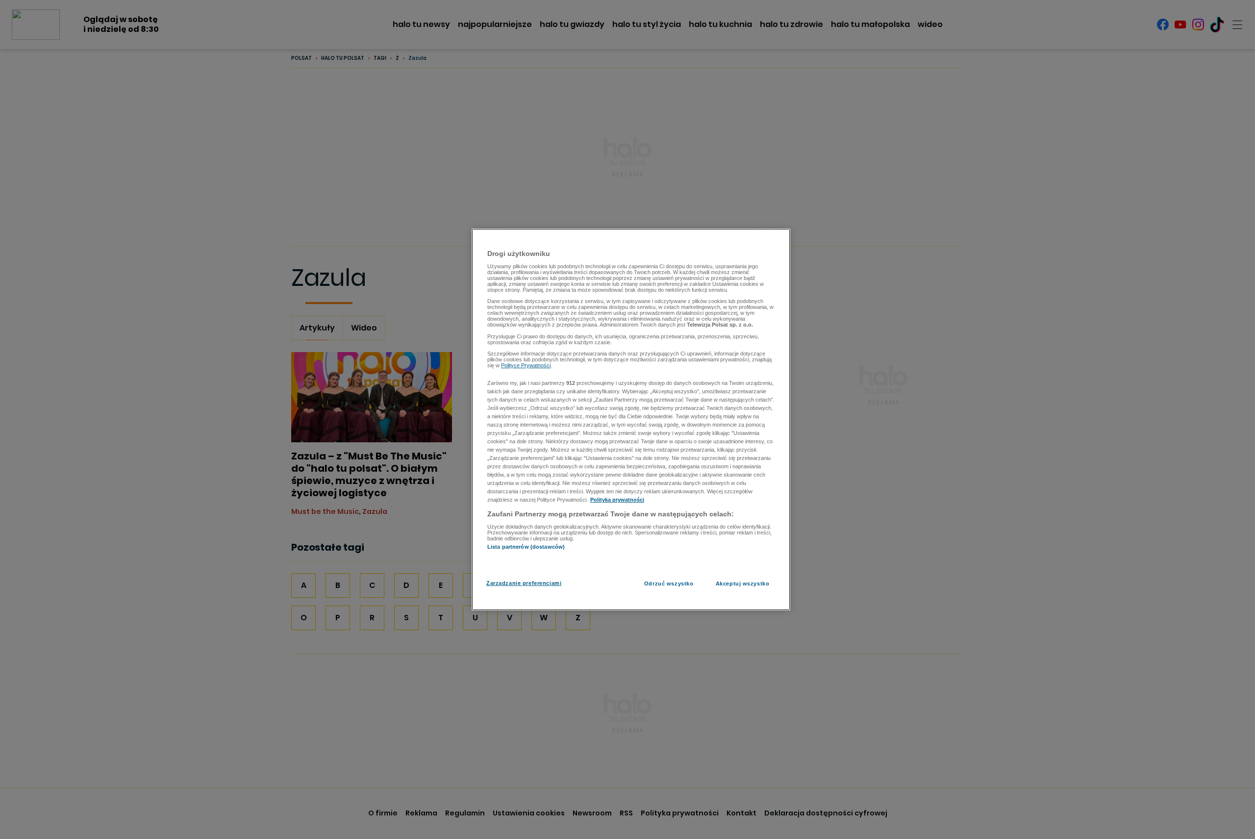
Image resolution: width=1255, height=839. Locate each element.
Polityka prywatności (617, 500)
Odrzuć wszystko (669, 583)
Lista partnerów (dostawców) (526, 547)
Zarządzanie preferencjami (523, 583)
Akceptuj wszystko (743, 583)
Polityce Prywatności (526, 365)
